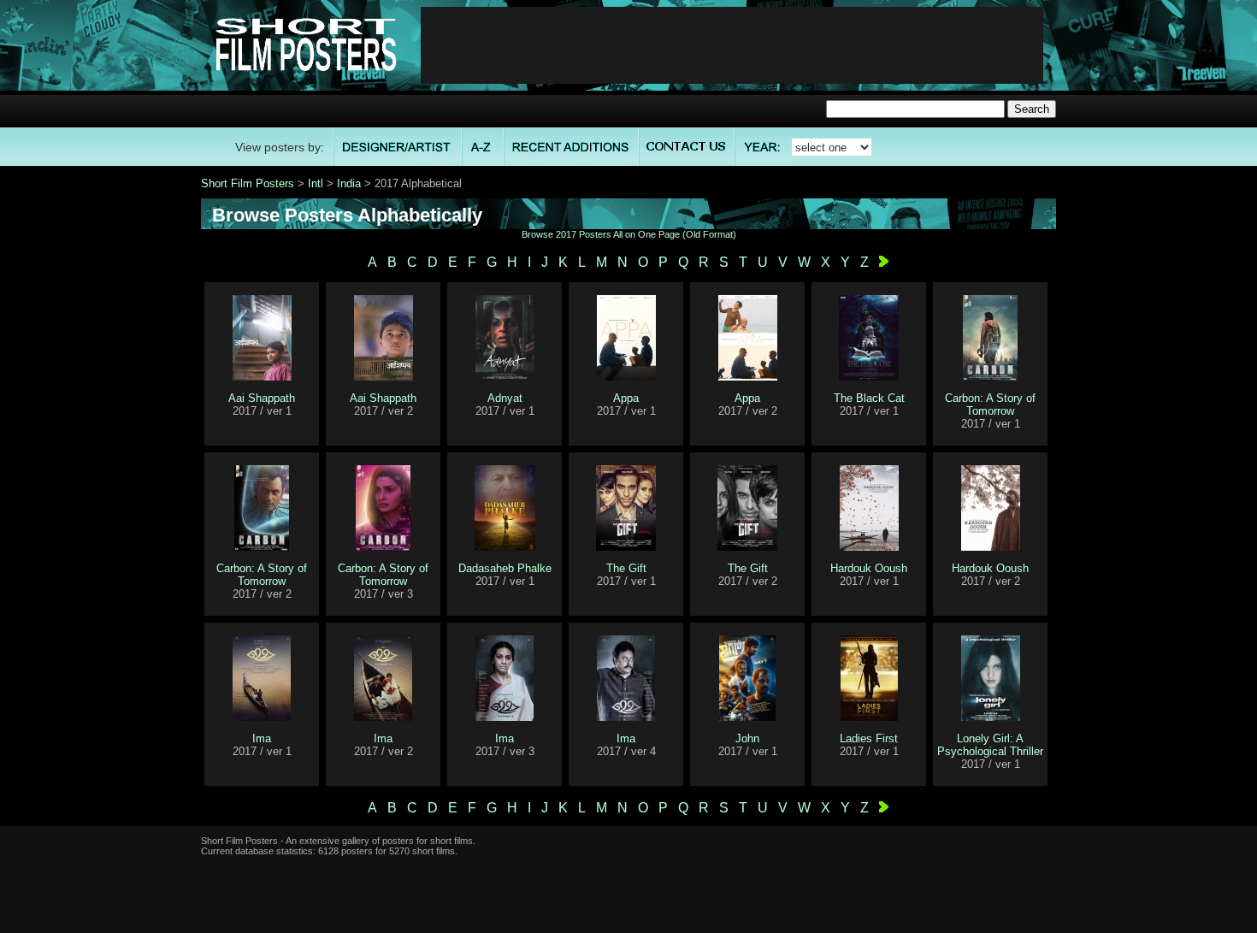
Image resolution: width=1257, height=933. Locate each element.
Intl (315, 183)
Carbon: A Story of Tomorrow (990, 404)
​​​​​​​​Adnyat (504, 398)
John (747, 738)
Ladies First (869, 738)
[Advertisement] (732, 45)
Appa (626, 398)
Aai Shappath (261, 398)
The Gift (626, 568)
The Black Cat (869, 398)
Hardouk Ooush (868, 568)
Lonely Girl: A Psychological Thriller (990, 745)
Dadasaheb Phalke (505, 568)
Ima (261, 738)
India (349, 183)
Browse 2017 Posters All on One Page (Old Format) (629, 234)
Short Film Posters (247, 183)
